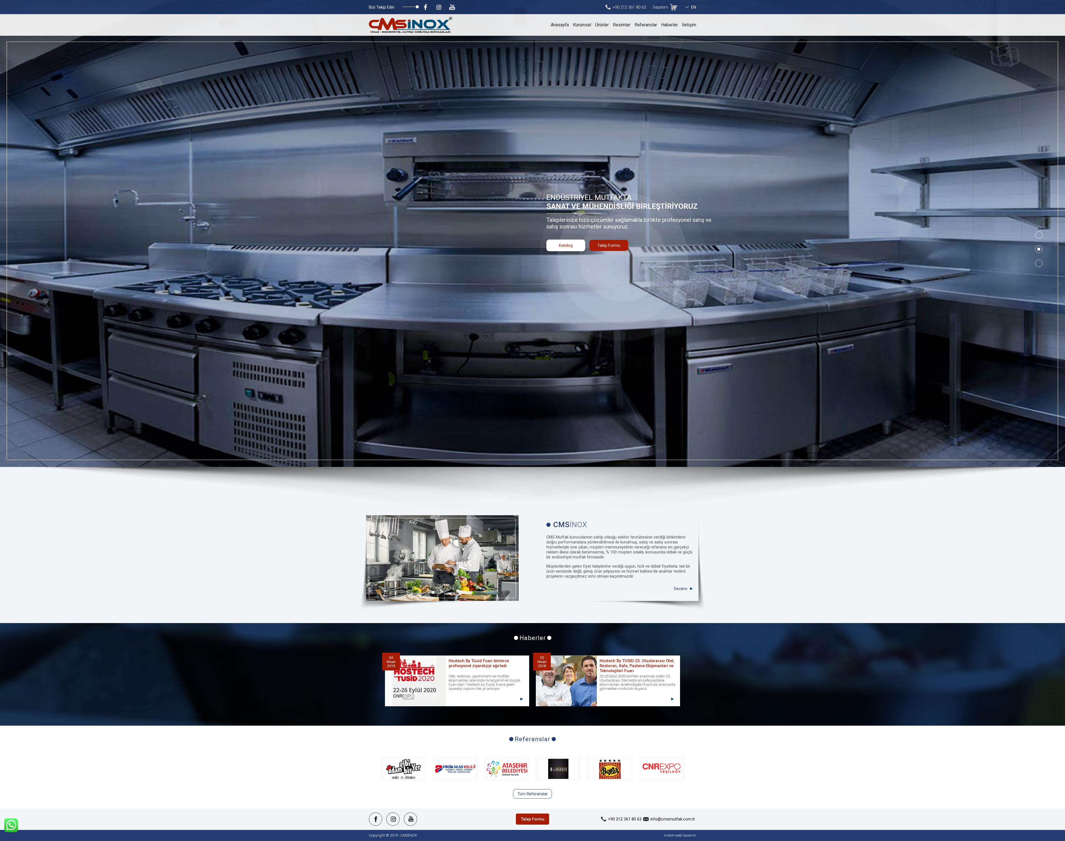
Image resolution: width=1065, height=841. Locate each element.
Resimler (621, 24)
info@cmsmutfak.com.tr (672, 819)
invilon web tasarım (680, 835)
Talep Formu (608, 245)
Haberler (669, 24)
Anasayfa (560, 24)
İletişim (689, 24)
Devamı (680, 588)
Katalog (566, 245)
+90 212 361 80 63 (629, 7)
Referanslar (646, 24)
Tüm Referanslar (533, 793)
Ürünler (602, 24)
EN (693, 7)
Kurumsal (582, 24)
